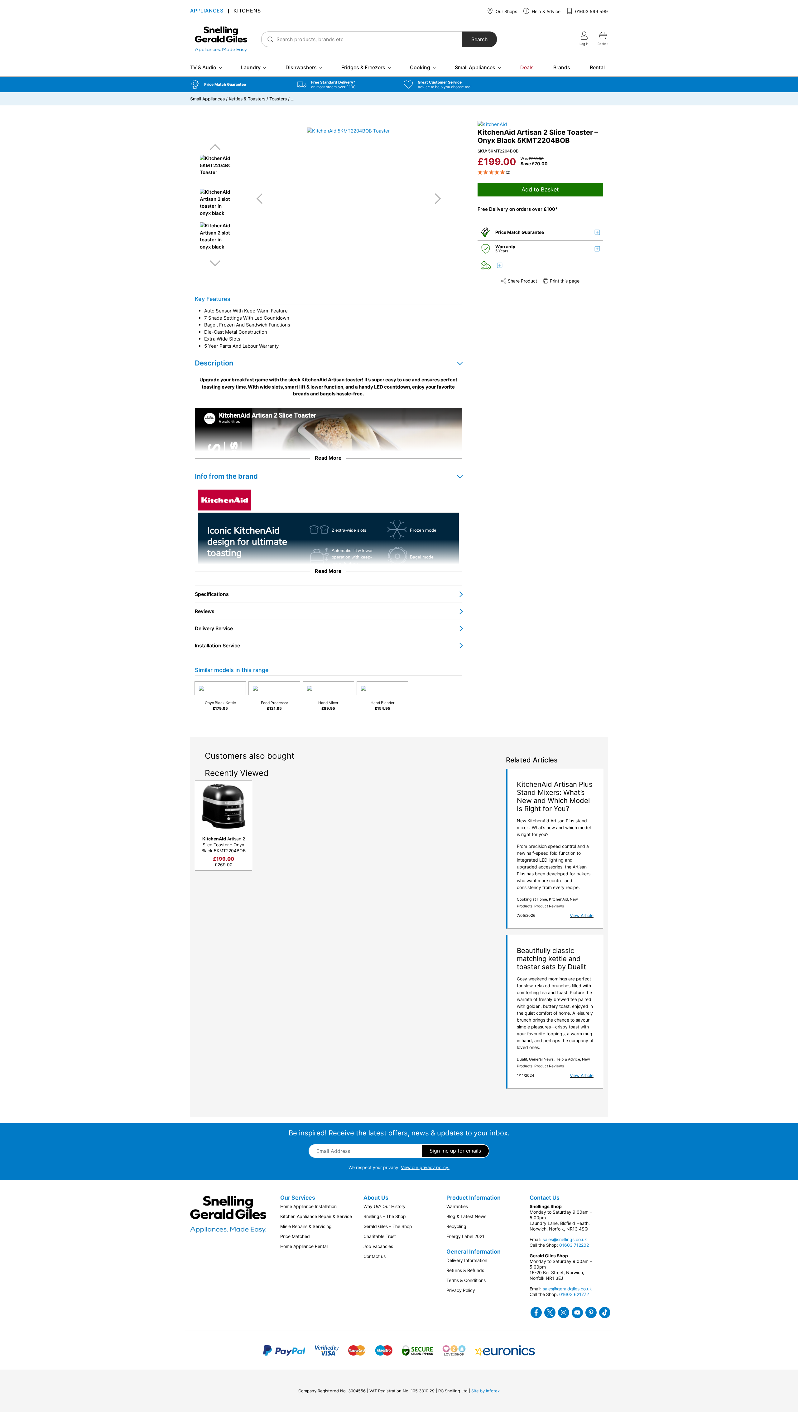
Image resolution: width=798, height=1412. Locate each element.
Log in (584, 44)
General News (541, 1059)
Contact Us (545, 1197)
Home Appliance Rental (304, 1246)
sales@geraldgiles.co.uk (567, 1288)
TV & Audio (203, 67)
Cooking (420, 67)
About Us (375, 1197)
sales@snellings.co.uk (565, 1239)
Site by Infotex (485, 1390)
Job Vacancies (378, 1246)
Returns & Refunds (465, 1270)
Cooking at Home (532, 899)
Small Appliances (475, 67)
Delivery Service (214, 628)
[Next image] (435, 198)
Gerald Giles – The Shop (387, 1226)
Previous (215, 147)
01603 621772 (574, 1294)
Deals (527, 67)
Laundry (251, 67)
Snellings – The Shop (384, 1216)
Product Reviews (549, 906)
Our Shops (505, 11)
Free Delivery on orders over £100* (518, 209)
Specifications (212, 594)
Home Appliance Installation (308, 1206)
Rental (597, 67)
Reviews (204, 611)
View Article (582, 915)
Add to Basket (540, 189)
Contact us (374, 1256)
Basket (603, 44)
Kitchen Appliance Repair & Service (316, 1216)
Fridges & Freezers (363, 67)
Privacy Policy (460, 1290)
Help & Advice (545, 11)
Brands (561, 67)
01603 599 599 (591, 11)
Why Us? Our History (384, 1206)
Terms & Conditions (466, 1280)
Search (479, 39)
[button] (239, 84)
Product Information (473, 1197)
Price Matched (295, 1236)
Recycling (456, 1226)
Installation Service (217, 645)
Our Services (297, 1197)
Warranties (457, 1206)
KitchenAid (558, 899)
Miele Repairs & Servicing (306, 1226)
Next (215, 263)
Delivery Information (466, 1260)
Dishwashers (301, 67)
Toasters (278, 98)
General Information (473, 1251)
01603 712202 (574, 1245)
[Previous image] (262, 198)
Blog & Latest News (466, 1216)
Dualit (522, 1059)
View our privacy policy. (425, 1167)
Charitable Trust (379, 1236)
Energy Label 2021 (465, 1236)
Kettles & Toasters (247, 98)
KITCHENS (247, 11)
